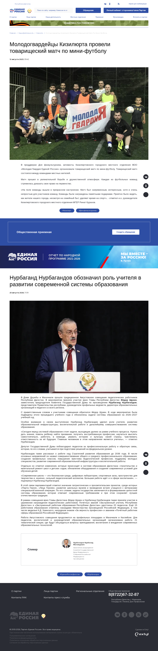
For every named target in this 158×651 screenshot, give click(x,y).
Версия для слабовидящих (138, 4)
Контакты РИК (18, 597)
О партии (13, 17)
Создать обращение (125, 232)
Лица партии (31, 17)
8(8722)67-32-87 (123, 594)
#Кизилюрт (66, 210)
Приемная (99, 17)
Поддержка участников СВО (79, 23)
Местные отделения (78, 17)
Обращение (88, 10)
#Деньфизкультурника (88, 210)
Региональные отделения (90, 591)
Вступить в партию (140, 17)
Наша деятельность (53, 17)
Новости (39, 33)
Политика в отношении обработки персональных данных (34, 640)
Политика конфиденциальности (23, 638)
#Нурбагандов (93, 574)
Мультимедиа (118, 17)
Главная (13, 33)
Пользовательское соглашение (23, 636)
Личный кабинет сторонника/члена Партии (126, 10)
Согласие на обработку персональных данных (29, 643)
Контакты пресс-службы (57, 597)
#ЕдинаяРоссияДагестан (70, 574)
